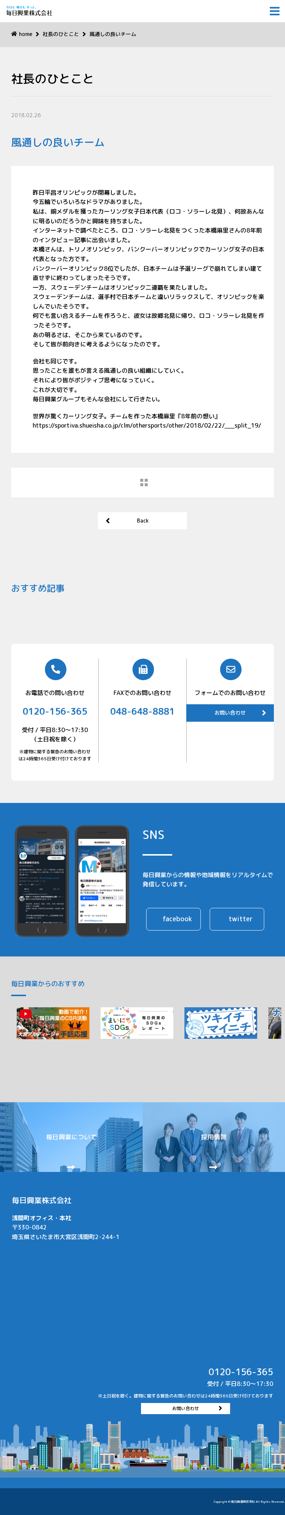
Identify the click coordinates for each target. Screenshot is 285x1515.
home (25, 33)
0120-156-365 (55, 711)
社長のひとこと (61, 33)
